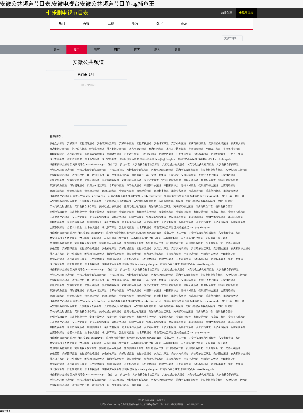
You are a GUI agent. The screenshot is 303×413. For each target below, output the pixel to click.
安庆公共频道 (178, 143)
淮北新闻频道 (92, 159)
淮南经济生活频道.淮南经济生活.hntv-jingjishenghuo (147, 159)
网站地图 (5, 410)
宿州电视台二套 (80, 175)
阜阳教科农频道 (231, 148)
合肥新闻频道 (201, 154)
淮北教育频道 (74, 159)
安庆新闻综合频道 (59, 148)
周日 (177, 49)
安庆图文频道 (238, 143)
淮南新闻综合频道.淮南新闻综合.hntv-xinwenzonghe (77, 164)
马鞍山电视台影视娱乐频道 (91, 169)
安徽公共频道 (88, 62)
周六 (157, 49)
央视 (86, 23)
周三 (97, 49)
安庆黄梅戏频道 (197, 143)
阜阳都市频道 (195, 148)
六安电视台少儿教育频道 (200, 164)
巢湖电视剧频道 (137, 148)
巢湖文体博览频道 (176, 148)
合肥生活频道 (183, 154)
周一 (56, 49)
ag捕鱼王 (226, 12)
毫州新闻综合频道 (94, 154)
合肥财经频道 (114, 154)
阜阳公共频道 (213, 148)
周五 (137, 49)
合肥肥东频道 (149, 154)
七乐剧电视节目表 (67, 13)
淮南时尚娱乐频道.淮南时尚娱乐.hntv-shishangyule (204, 159)
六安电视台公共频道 (173, 164)
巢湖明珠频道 (156, 148)
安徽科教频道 (126, 143)
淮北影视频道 (109, 159)
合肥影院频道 (218, 154)
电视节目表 (246, 12)
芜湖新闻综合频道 (59, 175)
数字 (159, 23)
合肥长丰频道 (235, 154)
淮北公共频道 (57, 159)
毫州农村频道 (74, 154)
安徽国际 (72, 143)
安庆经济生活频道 (218, 143)
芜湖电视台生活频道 (236, 169)
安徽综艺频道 (161, 143)
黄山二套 (112, 164)
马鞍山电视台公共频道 (62, 169)
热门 (62, 23)
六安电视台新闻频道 (228, 164)
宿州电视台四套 (120, 175)
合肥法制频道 (131, 154)
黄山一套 (125, 164)
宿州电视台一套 (140, 175)
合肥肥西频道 (166, 154)
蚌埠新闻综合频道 (116, 148)
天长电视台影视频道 (137, 169)
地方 (135, 23)
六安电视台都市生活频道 (146, 164)
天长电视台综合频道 (162, 169)
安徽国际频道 (87, 143)
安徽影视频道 (144, 143)
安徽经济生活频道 (107, 143)
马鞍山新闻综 (116, 169)
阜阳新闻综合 (57, 154)
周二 (76, 49)
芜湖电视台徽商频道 (187, 169)
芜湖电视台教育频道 (212, 169)
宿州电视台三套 (100, 175)
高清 (184, 23)
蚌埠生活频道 (96, 148)
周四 (117, 49)
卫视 (111, 23)
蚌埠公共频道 (79, 148)
